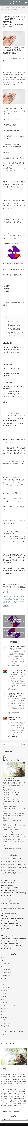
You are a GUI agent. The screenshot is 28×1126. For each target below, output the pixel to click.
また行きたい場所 (6, 969)
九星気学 (10, 26)
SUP (2, 958)
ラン (2, 984)
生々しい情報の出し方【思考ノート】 (12, 861)
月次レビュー (5, 1017)
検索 (24, 744)
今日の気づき (5, 996)
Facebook (12, 848)
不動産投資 (4, 990)
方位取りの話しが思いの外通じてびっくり (15, 334)
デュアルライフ (5, 981)
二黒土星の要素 (15, 321)
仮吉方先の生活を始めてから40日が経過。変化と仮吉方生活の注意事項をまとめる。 (19, 599)
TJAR (2, 960)
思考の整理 (4, 1002)
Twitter (6, 848)
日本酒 (3, 1008)
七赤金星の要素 (15, 325)
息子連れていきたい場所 (8, 1005)
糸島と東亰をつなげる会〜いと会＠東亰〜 (13, 1032)
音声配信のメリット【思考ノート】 (11, 859)
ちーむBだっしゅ (6, 966)
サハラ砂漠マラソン (7, 975)
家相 (2, 999)
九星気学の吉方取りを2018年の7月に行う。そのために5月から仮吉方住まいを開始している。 (8, 599)
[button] (14, 96)
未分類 (3, 1020)
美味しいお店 (5, 1034)
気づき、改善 (5, 1026)
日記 (2, 1011)
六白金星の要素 (15, 329)
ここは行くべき (5, 963)
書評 (2, 1014)
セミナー (3, 978)
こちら (22, 841)
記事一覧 (6, 845)
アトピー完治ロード (7, 972)
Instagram (20, 848)
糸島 (2, 1029)
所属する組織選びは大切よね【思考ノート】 (14, 864)
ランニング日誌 (5, 987)
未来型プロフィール (7, 1023)
